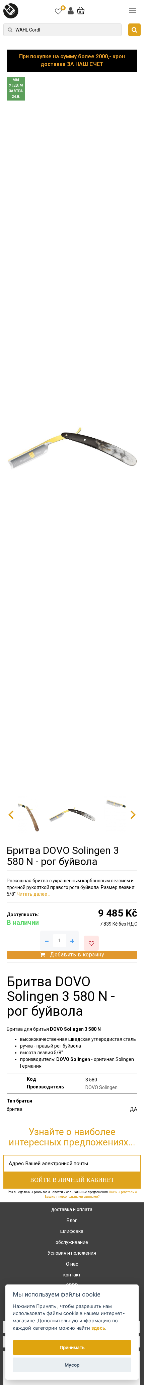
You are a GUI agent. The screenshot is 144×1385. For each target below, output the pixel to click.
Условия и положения (72, 1253)
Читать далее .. (33, 894)
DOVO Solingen (101, 1087)
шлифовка (71, 1231)
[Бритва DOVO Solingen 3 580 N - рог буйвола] (72, 448)
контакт (72, 1274)
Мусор (72, 1365)
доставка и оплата (71, 1209)
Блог (72, 1220)
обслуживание (72, 1242)
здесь (98, 1328)
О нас (72, 1264)
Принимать (72, 1347)
